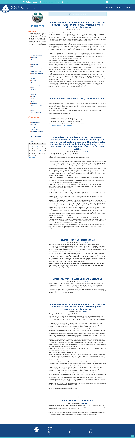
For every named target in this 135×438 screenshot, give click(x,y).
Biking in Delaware (36, 136)
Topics (58, 2)
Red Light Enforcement (37, 127)
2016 (70, 429)
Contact (65, 2)
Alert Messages (35, 53)
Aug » (33, 157)
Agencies (44, 2)
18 (40, 151)
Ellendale (33, 59)
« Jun (29, 157)
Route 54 (33, 94)
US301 (32, 110)
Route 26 (85, 29)
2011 (90, 431)
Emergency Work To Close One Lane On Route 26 (77, 278)
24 (37, 153)
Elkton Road (34, 57)
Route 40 (33, 92)
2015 (70, 431)
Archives (109, 7)
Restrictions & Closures (37, 131)
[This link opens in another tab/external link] (24, 2)
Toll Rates (33, 134)
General (33, 62)
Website (119, 7)
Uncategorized (35, 103)
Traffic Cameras (35, 120)
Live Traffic (34, 124)
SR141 (32, 98)
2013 (70, 434)
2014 (70, 432)
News (51, 2)
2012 (90, 429)
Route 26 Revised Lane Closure (77, 400)
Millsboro (33, 80)
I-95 (32, 66)
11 (40, 148)
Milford (33, 78)
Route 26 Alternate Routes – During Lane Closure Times (77, 98)
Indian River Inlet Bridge (37, 73)
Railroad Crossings (36, 85)
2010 (90, 432)
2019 (49, 431)
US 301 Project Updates (37, 105)
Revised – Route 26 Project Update (77, 239)
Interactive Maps (35, 122)
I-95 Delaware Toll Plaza (37, 69)
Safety (33, 96)
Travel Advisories (35, 129)
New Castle (34, 82)
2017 (49, 434)
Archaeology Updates (36, 55)
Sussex (33, 101)
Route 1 (33, 87)
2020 (49, 429)
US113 (32, 108)
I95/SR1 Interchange (36, 71)
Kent (32, 76)
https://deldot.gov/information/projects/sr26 (60, 125)
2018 (49, 432)
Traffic (128, 7)
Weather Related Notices (37, 112)
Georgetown (34, 64)
